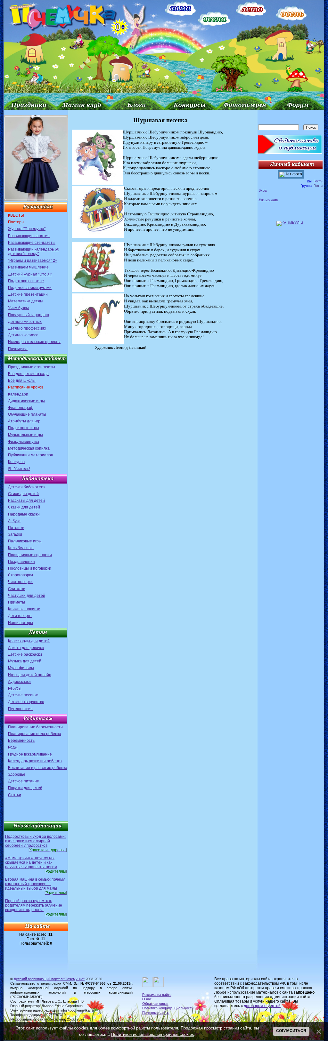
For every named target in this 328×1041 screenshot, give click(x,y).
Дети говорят (20, 615)
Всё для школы (22, 380)
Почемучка (18, 349)
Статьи (14, 795)
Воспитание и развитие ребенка (37, 767)
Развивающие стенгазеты (31, 242)
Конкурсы (16, 462)
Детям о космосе (23, 335)
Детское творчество (26, 702)
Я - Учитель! (19, 469)
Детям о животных (25, 321)
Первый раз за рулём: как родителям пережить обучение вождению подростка (33, 905)
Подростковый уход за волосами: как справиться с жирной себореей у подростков (35, 841)
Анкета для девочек (26, 647)
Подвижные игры (23, 428)
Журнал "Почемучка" (26, 229)
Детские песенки (23, 695)
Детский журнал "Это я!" (30, 274)
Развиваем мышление (28, 267)
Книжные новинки (24, 609)
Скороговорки (20, 575)
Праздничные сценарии (30, 555)
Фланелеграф (20, 407)
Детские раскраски (25, 654)
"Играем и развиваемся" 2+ (32, 260)
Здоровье (16, 774)
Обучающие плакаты (27, 414)
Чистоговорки (20, 582)
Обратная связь (155, 1003)
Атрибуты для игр (24, 421)
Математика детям (25, 301)
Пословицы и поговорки (29, 568)
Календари (18, 394)
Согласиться (291, 1031)
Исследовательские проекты (34, 342)
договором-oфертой (262, 1006)
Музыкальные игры (25, 435)
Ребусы (14, 688)
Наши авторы (20, 623)
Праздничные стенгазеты (31, 367)
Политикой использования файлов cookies (152, 1034)
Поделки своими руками (30, 287)
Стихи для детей (23, 494)
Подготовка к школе (26, 281)
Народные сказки (24, 514)
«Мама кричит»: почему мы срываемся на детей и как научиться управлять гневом (31, 862)
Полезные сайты (155, 1012)
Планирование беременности (35, 727)
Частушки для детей (26, 595)
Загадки (15, 534)
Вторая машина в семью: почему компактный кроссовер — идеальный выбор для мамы (35, 884)
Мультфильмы (21, 668)
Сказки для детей (24, 507)
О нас (147, 999)
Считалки (16, 589)
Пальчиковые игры (25, 541)
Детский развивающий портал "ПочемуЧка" (49, 979)
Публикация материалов (30, 455)
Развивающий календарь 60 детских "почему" (33, 251)
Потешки (16, 527)
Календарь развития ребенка (35, 761)
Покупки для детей (25, 788)
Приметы (16, 602)
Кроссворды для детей (29, 641)
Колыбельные (21, 548)
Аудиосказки (19, 681)
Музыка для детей (24, 661)
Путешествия (20, 709)
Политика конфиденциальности (167, 1008)
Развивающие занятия (29, 236)
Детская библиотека (26, 487)
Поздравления (21, 561)
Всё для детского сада (28, 374)
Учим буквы (18, 308)
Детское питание (23, 781)
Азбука (14, 521)
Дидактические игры (26, 401)
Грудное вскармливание (30, 754)
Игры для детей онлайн (29, 675)
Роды (13, 747)
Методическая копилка (29, 448)
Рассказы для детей (26, 500)
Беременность (21, 740)
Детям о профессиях (27, 328)
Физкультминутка (23, 441)
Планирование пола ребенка (34, 734)
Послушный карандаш (28, 315)
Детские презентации (28, 294)
